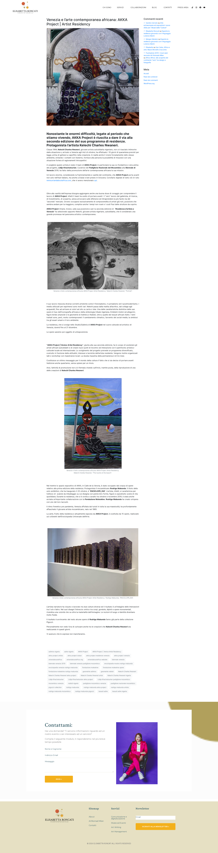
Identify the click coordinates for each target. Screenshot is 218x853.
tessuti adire (103, 691)
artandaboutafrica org (75, 659)
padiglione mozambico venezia (94, 683)
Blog (154, 7)
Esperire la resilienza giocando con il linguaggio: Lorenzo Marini (157, 33)
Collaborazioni (138, 7)
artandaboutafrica (55, 659)
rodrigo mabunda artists (120, 687)
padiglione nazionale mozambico (123, 683)
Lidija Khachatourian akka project (80, 679)
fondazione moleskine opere (113, 667)
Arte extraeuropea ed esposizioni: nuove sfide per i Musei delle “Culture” (157, 25)
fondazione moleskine (90, 667)
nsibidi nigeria (73, 683)
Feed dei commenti (151, 80)
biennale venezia (118, 659)
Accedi (146, 73)
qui (95, 180)
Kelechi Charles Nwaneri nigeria (119, 675)
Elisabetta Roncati (152, 31)
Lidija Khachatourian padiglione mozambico (114, 679)
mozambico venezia (56, 683)
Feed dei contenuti (150, 77)
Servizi (120, 7)
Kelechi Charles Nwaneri (127, 671)
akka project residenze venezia (97, 656)
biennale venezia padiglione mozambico (85, 663)
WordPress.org (149, 83)
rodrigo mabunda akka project (95, 687)
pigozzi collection (55, 687)
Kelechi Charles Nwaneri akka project (62, 675)
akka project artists (56, 656)
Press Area (183, 7)
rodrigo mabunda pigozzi (84, 691)
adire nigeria (68, 652)
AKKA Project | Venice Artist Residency (107, 652)
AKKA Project (83, 652)
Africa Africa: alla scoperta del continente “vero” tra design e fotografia (156, 60)
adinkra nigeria (54, 652)
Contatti (168, 7)
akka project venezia (122, 656)
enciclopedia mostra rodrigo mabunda (118, 663)
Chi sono (107, 7)
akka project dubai (75, 656)
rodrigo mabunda (72, 687)
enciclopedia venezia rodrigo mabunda (63, 667)
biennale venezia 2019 (57, 663)
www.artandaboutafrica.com (59, 180)
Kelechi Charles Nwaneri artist (92, 675)
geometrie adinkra (89, 671)
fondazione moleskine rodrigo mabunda (63, 671)
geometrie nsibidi (107, 671)
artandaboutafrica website (97, 659)
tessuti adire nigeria (119, 691)
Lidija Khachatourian (56, 679)
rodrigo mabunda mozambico (60, 691)
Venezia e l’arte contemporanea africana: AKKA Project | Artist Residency (87, 21)
